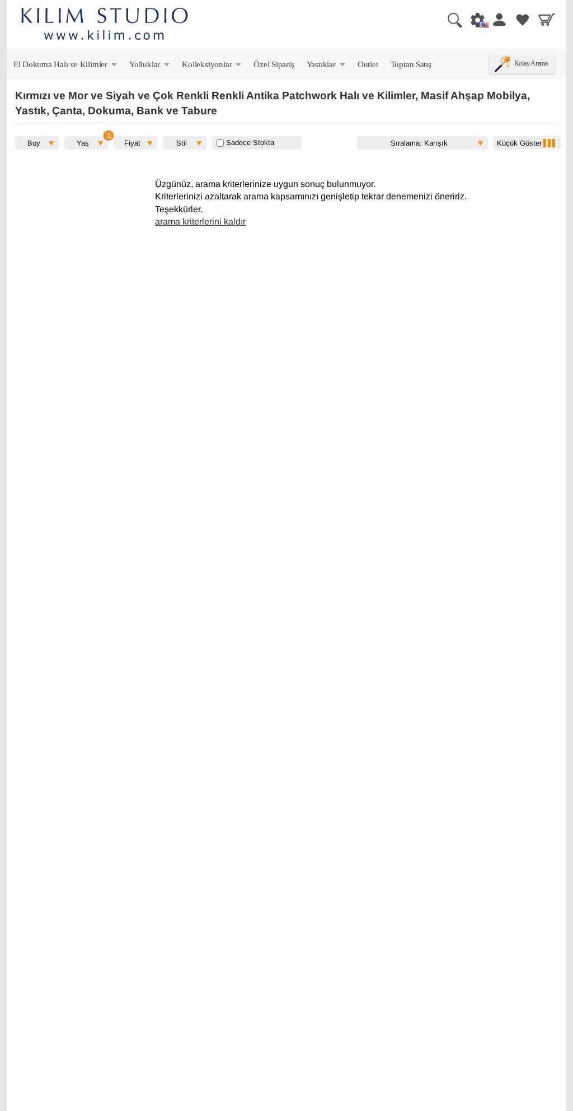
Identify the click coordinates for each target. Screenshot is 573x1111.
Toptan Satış (411, 64)
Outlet (368, 64)
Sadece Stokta (249, 142)
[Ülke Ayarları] (474, 19)
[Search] (450, 19)
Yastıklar (327, 66)
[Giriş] (498, 19)
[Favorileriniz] (522, 19)
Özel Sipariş (273, 64)
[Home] (104, 25)
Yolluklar (150, 66)
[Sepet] (546, 19)
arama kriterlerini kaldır (200, 221)
